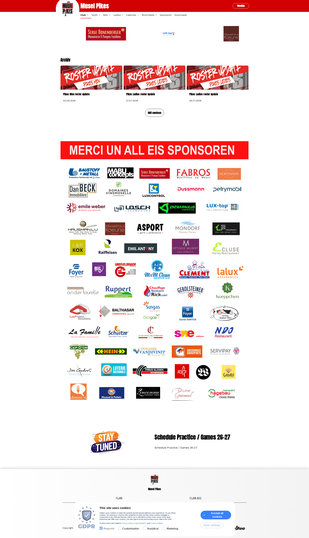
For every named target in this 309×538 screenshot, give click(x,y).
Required (108, 528)
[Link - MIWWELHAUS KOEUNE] (217, 33)
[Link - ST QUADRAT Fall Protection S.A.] (154, 33)
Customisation (130, 528)
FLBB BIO (195, 497)
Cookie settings (156, 523)
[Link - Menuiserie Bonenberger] (92, 33)
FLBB (119, 497)
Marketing (172, 528)
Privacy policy (127, 523)
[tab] (85, 15)
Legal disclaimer (140, 523)
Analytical (153, 528)
